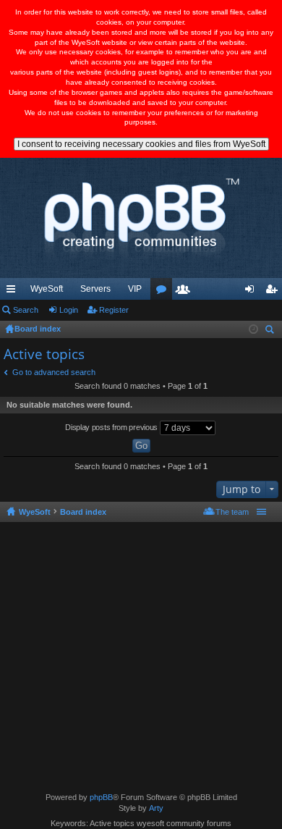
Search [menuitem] (271, 331)
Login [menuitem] (252, 292)
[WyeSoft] (141, 218)
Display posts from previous (112, 427)
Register (114, 310)
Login (68, 310)
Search (25, 310)
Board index (83, 512)
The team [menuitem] (232, 512)
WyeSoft (46, 289)
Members (186, 292)
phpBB (101, 797)
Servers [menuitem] (95, 289)
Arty (156, 808)
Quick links (14, 292)
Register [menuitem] (274, 292)
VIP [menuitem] (135, 289)
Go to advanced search (53, 372)
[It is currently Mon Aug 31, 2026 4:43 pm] (253, 329)
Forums (164, 292)
